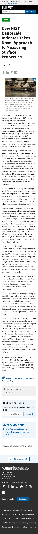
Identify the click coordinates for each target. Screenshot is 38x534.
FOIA (17, 518)
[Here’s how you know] (19, 2)
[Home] (7, 8)
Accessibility (17, 510)
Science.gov (17, 527)
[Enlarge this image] (20, 87)
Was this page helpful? (19, 459)
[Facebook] (4, 72)
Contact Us (14, 482)
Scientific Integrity (8, 523)
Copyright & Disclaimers (9, 514)
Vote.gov (33, 527)
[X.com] (12, 72)
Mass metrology (8, 381)
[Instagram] (17, 486)
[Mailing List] (4, 492)
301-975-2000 (6, 479)
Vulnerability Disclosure (26, 514)
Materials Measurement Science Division (17, 433)
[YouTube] (21, 486)
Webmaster (5, 482)
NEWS (6, 19)
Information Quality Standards (25, 523)
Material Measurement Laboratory (16, 429)
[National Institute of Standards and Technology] (16, 468)
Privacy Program (28, 510)
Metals (28, 378)
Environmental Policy (27, 518)
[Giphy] (26, 486)
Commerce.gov (7, 527)
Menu (33, 11)
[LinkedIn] (13, 486)
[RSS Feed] (30, 486)
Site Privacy (7, 510)
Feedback (23, 499)
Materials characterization (15, 378)
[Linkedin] (8, 72)
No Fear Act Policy (8, 518)
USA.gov (25, 527)
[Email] (16, 72)
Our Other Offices (23, 482)
